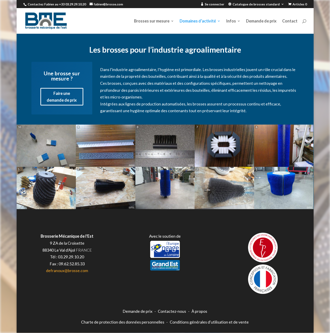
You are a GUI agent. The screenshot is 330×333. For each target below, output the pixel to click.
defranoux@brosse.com (67, 270)
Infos (231, 21)
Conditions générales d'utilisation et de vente (209, 322)
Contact (289, 21)
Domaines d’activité (198, 21)
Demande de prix (261, 21)
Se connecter (214, 4)
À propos (199, 311)
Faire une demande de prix (62, 97)
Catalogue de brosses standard (256, 4)
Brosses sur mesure (151, 21)
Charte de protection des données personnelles (122, 322)
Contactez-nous (172, 311)
